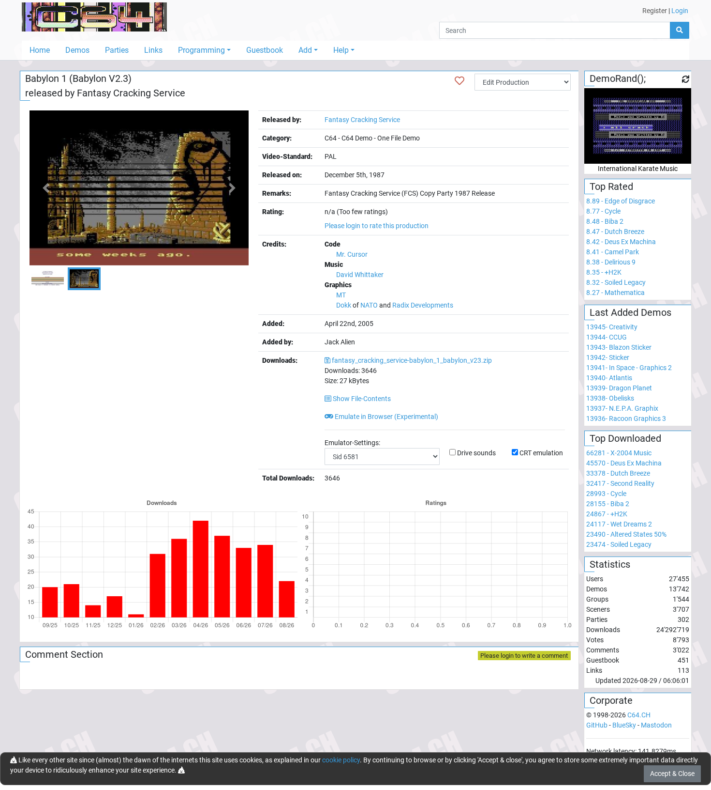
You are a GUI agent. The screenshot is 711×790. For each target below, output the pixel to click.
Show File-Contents (361, 399)
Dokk (343, 305)
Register (654, 11)
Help (341, 50)
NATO (369, 305)
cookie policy (341, 760)
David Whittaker (360, 275)
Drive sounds (476, 453)
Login (679, 11)
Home (40, 50)
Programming (201, 50)
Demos (77, 50)
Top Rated (611, 186)
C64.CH (639, 715)
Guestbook (264, 50)
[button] (46, 187)
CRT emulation (541, 453)
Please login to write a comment (524, 655)
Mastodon (656, 725)
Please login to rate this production (377, 226)
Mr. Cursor (352, 254)
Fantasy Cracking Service (131, 93)
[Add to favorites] (459, 81)
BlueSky (624, 725)
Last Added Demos (630, 312)
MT (341, 295)
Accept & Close (672, 773)
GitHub (596, 725)
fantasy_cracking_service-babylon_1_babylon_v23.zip (412, 360)
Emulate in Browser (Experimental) (385, 416)
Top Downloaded (625, 438)
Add (305, 50)
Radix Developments (422, 305)
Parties (117, 50)
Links (153, 50)
